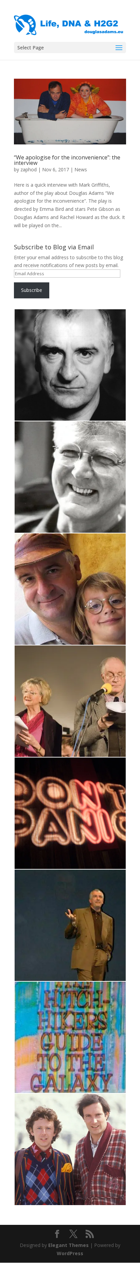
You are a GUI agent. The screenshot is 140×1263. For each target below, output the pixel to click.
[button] (70, 365)
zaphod (28, 169)
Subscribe (31, 290)
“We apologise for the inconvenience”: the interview (67, 160)
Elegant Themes (68, 1245)
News (80, 169)
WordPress (70, 1253)
